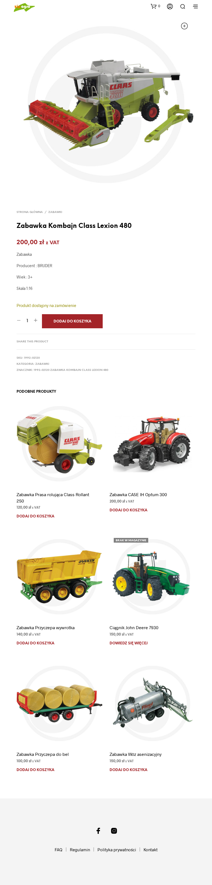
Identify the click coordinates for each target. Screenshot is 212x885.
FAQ (58, 849)
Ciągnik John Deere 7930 (134, 627)
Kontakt (151, 849)
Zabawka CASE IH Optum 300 (138, 494)
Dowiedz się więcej (129, 643)
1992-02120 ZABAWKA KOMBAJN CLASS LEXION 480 (71, 370)
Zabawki (55, 212)
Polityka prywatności (116, 849)
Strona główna (30, 212)
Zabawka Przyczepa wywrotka (46, 627)
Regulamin (80, 849)
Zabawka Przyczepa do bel (43, 754)
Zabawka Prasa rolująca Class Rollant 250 (53, 497)
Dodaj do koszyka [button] (35, 516)
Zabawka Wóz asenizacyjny (135, 754)
